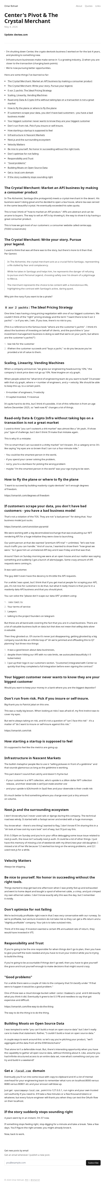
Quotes (89, 5)
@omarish (35, 1180)
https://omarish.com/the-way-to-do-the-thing (28, 1006)
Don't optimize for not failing (23, 153)
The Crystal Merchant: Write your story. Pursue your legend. (40, 85)
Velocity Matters (16, 144)
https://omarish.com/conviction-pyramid (26, 526)
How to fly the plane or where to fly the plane (32, 108)
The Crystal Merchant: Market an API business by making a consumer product (50, 81)
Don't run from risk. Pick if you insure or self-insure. (35, 125)
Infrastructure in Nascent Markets (26, 135)
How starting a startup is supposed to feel (30, 130)
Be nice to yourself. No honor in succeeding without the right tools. (44, 149)
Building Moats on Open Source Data (28, 167)
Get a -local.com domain (21, 172)
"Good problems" (17, 163)
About (79, 5)
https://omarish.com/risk (17, 730)
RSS (26, 1180)
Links (98, 5)
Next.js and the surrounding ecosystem (29, 139)
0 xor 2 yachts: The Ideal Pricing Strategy (30, 90)
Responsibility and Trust (20, 158)
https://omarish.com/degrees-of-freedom (26, 495)
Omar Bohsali (11, 5)
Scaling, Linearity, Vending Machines (27, 95)
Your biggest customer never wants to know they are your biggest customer (49, 121)
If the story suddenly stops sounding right (30, 177)
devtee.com (21, 34)
